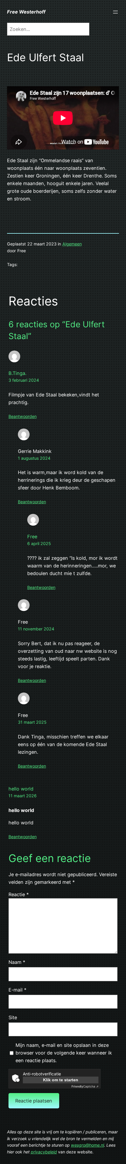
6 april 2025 (39, 543)
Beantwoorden (22, 416)
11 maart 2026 (22, 795)
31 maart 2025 (32, 722)
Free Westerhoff (26, 12)
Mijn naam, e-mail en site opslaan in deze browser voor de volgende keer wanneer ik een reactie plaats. (64, 1052)
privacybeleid (44, 1151)
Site (12, 1017)
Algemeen (72, 243)
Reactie (18, 894)
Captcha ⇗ (84, 1086)
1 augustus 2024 (34, 458)
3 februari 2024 (23, 380)
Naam (16, 962)
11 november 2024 (36, 628)
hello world (20, 789)
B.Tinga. (17, 373)
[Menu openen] (115, 12)
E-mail (17, 990)
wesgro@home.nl (87, 1145)
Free (32, 536)
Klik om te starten (60, 1079)
